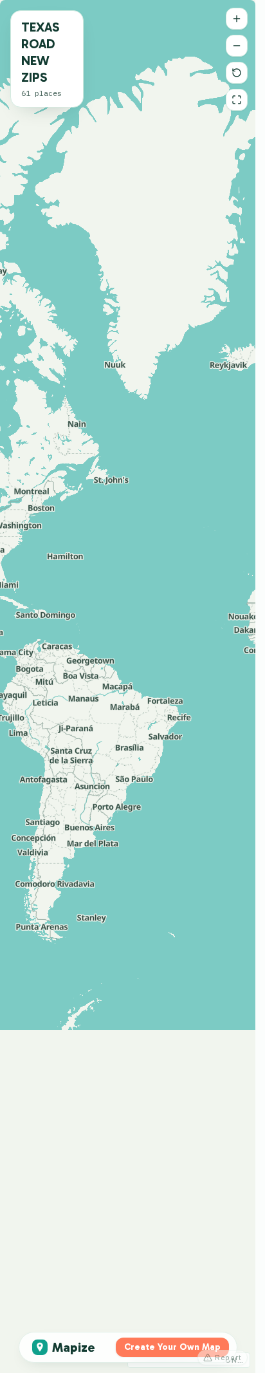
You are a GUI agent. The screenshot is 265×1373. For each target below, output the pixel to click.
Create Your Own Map (172, 1346)
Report (228, 1357)
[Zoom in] (237, 19)
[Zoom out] (237, 46)
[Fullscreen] (237, 100)
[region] (127, 686)
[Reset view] (237, 73)
